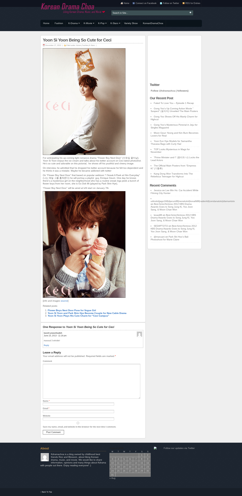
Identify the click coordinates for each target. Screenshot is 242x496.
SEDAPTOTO (161, 226)
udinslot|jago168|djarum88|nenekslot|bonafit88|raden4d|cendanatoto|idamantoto (193, 201)
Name (46, 401)
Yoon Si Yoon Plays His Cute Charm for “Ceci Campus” (78, 315)
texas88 (158, 215)
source (64, 300)
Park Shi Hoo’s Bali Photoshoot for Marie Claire (169, 238)
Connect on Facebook (146, 3)
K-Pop (100, 24)
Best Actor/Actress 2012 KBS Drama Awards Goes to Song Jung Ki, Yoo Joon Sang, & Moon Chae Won (172, 207)
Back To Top (46, 492)
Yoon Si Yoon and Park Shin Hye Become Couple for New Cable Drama (87, 313)
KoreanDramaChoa (153, 23)
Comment (47, 361)
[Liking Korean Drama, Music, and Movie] (73, 8)
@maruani (159, 236)
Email (46, 408)
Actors (78, 45)
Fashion (59, 23)
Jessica (157, 190)
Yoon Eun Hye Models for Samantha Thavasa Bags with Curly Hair (171, 142)
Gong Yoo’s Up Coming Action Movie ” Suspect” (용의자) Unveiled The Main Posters (174, 110)
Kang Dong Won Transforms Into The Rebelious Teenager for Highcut (172, 175)
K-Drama (72, 24)
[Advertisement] (174, 58)
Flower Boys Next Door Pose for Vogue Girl (72, 310)
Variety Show (131, 23)
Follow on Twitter (171, 3)
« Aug (112, 478)
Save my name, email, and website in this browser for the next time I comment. (79, 427)
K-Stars (113, 24)
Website (46, 416)
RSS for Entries (192, 3)
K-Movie (86, 24)
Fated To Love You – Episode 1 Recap (174, 103)
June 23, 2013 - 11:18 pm (55, 336)
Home (126, 3)
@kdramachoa (167, 90)
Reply (46, 345)
